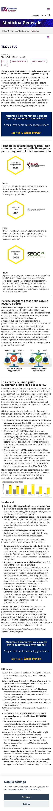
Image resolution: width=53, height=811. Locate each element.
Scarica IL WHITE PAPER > (26, 132)
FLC (4, 61)
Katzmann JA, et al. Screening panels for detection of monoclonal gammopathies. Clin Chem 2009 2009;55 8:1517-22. (25, 716)
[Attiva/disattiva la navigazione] (48, 9)
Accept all (26, 797)
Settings (26, 804)
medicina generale (19, 61)
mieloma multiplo (38, 61)
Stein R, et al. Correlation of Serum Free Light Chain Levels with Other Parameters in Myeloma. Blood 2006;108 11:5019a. (27, 675)
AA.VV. (10, 54)
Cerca (34, 15)
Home (10, 31)
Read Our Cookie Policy (30, 789)
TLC (4, 65)
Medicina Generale (22, 31)
